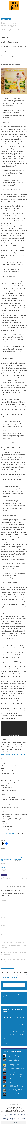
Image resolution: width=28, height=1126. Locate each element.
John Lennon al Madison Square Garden (19, 858)
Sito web (3, 934)
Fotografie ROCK (11, 833)
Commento (4, 900)
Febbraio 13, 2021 (6, 19)
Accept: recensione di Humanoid (15, 1094)
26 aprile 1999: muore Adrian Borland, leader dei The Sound (17, 1060)
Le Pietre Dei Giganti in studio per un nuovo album (16, 1073)
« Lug (5, 1043)
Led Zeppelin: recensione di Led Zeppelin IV (16, 1090)
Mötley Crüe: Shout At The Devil (16, 1081)
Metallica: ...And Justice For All (16, 1069)
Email (3, 926)
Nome (3, 917)
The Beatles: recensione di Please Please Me (16, 1065)
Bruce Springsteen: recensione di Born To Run (16, 1055)
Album (4, 875)
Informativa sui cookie (11, 1119)
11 (7, 1028)
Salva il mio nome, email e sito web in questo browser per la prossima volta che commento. (13, 945)
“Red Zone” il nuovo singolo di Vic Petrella (16, 1077)
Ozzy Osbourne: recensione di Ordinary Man (6, 859)
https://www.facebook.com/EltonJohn (13, 754)
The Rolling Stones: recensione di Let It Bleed (16, 1085)
